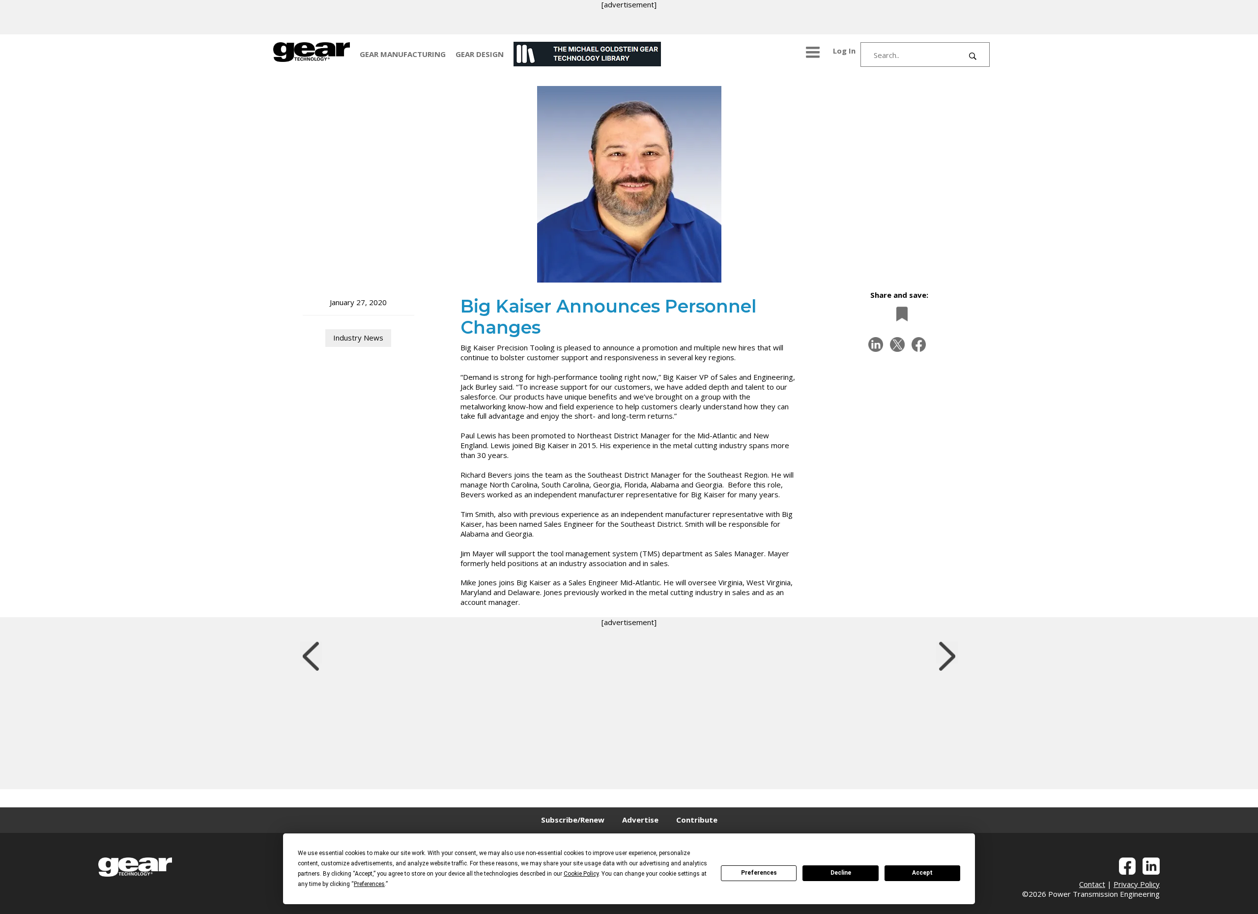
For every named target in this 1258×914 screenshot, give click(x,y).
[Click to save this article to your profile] (899, 313)
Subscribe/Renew (572, 820)
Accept (922, 872)
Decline (840, 872)
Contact (1092, 884)
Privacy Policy (1137, 884)
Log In (844, 51)
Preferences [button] (369, 884)
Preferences (759, 872)
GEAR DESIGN (480, 54)
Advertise (640, 820)
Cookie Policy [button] (581, 873)
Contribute (696, 820)
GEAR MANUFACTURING (403, 54)
